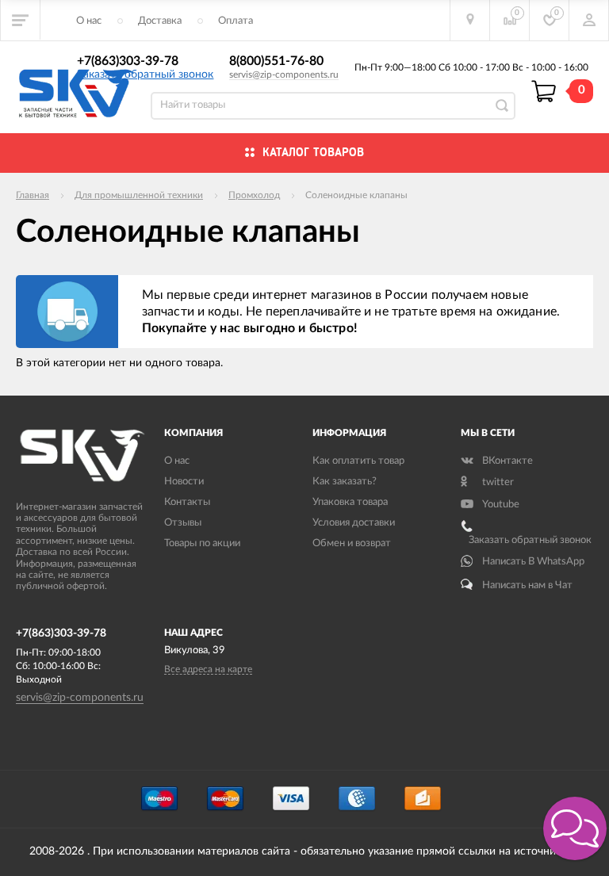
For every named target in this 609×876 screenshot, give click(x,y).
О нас (89, 21)
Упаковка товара (350, 502)
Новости (184, 481)
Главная (32, 195)
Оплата (235, 21)
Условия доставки (353, 523)
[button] (575, 828)
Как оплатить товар (358, 461)
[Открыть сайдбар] (20, 20)
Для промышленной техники (139, 195)
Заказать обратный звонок (145, 74)
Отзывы (182, 523)
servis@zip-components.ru (284, 74)
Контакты (187, 502)
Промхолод (254, 195)
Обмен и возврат (351, 543)
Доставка (160, 21)
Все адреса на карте (208, 669)
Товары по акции (202, 543)
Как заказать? (344, 481)
